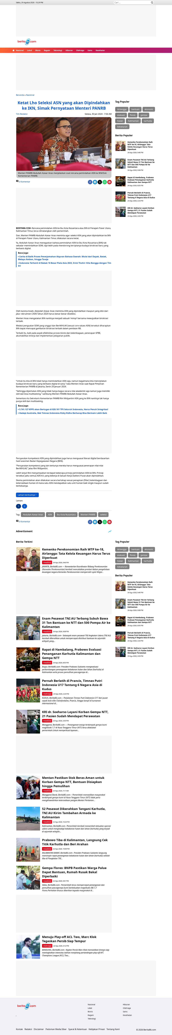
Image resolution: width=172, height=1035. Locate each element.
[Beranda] (13, 50)
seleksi (103, 514)
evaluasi (121, 115)
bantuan (135, 109)
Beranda (20, 95)
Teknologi (58, 50)
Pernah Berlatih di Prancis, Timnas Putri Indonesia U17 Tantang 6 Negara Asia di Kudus (141, 195)
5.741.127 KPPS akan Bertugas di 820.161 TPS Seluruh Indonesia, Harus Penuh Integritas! (63, 409)
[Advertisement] (86, 22)
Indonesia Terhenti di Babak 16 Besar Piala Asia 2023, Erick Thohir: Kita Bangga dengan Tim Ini (64, 264)
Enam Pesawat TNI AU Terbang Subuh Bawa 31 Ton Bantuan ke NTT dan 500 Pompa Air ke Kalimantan (141, 163)
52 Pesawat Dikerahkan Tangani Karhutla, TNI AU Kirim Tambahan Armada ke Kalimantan (74, 813)
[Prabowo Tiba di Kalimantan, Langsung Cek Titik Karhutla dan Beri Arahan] (28, 850)
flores (132, 115)
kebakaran (122, 126)
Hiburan (69, 50)
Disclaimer (39, 1029)
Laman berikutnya (26, 495)
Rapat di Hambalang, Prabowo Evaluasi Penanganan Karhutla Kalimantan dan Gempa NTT (141, 179)
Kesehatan (100, 50)
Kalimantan (133, 120)
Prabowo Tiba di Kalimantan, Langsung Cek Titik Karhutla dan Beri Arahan (75, 842)
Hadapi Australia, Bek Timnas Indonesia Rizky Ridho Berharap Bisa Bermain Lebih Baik (63, 413)
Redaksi (28, 1029)
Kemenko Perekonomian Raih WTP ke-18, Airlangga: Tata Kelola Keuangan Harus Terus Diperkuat (140, 145)
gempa (144, 115)
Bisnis (37, 50)
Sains (90, 50)
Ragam (47, 50)
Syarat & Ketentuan (77, 1029)
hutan (120, 120)
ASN (50, 514)
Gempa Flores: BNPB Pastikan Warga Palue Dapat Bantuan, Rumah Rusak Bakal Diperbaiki (74, 872)
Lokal (29, 50)
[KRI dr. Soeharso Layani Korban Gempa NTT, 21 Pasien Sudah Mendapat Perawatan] (120, 212)
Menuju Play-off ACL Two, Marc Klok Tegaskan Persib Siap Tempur (69, 939)
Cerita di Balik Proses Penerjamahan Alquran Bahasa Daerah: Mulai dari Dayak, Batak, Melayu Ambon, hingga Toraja (62, 258)
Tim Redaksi (21, 114)
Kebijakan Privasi (97, 1029)
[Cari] (152, 3)
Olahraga (80, 50)
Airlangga (121, 109)
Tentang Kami (113, 1029)
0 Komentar (24, 181)
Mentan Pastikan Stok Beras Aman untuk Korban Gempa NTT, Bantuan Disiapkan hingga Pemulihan (73, 782)
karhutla (148, 120)
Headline (47, 562)
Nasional (20, 50)
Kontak (19, 1029)
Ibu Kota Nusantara (66, 514)
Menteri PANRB (88, 514)
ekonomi (149, 109)
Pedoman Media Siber (56, 1029)
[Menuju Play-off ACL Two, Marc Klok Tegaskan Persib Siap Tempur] (28, 947)
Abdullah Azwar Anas (33, 514)
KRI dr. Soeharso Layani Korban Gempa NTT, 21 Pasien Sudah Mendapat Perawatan (141, 210)
